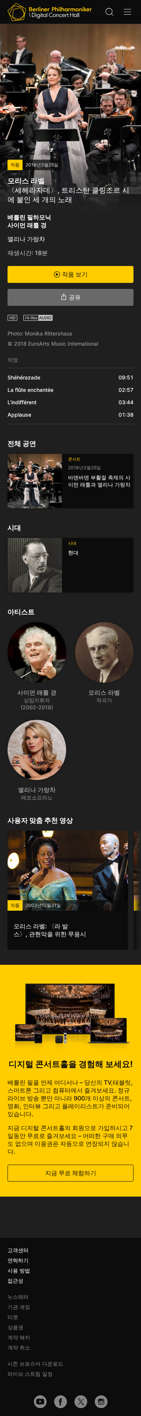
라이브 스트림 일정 (30, 1374)
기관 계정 (19, 1307)
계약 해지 (19, 1337)
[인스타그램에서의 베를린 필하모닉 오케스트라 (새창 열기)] (101, 1401)
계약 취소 (19, 1347)
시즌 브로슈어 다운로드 (35, 1363)
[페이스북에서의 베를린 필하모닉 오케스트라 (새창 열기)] (60, 1401)
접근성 (15, 1280)
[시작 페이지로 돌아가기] (50, 12)
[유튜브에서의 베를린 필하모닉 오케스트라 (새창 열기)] (40, 1401)
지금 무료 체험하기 (70, 1173)
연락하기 (18, 1260)
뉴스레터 (18, 1297)
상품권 (15, 1327)
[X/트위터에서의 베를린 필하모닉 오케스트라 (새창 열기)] (80, 1401)
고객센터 (18, 1250)
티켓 (13, 1317)
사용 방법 (19, 1270)
